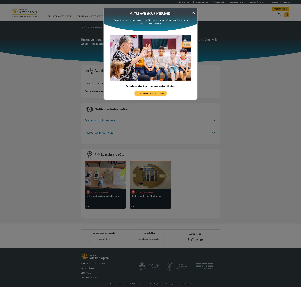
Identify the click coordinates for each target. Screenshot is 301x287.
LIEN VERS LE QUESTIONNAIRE (150, 93)
